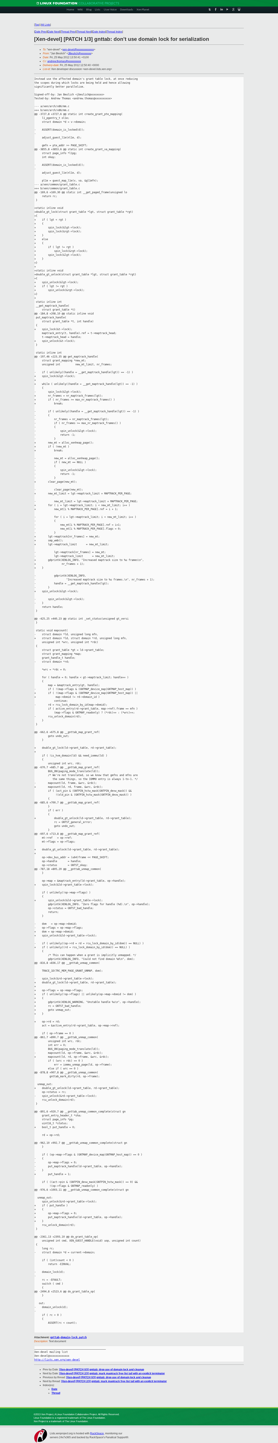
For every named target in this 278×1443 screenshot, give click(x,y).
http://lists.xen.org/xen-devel (57, 1359)
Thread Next (84, 31)
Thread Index (114, 31)
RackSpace (97, 1433)
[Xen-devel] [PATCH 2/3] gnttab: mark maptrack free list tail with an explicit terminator (112, 1373)
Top (37, 24)
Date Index (99, 31)
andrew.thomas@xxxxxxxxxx (64, 61)
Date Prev (40, 31)
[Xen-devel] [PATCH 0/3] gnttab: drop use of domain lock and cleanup (101, 1369)
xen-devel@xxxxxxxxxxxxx (78, 49)
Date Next (54, 31)
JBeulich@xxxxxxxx (79, 53)
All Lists (45, 24)
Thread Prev (68, 31)
